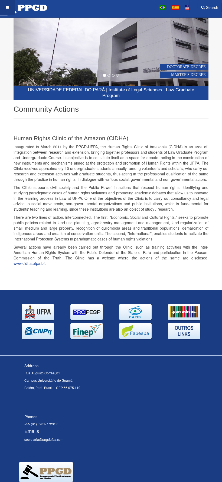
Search (211, 7)
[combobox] (190, 5)
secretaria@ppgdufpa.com (43, 439)
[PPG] (23, 7)
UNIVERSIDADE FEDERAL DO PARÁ (66, 89)
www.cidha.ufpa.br (29, 263)
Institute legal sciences (135, 89)
